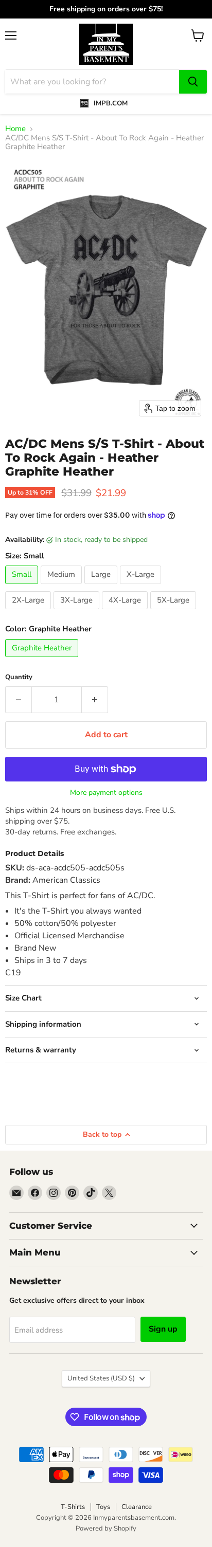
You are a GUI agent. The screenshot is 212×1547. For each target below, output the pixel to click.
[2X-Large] (29, 612)
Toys (103, 1507)
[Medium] (62, 586)
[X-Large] (142, 586)
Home (15, 128)
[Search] (193, 82)
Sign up (163, 1329)
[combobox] (92, 82)
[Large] (102, 586)
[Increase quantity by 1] (95, 699)
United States (101, 1378)
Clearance (136, 1507)
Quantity (18, 677)
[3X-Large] (78, 612)
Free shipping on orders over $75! (106, 9)
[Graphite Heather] (43, 659)
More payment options (106, 793)
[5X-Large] (174, 612)
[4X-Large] (126, 612)
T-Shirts (73, 1507)
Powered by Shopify (106, 1528)
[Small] (23, 586)
